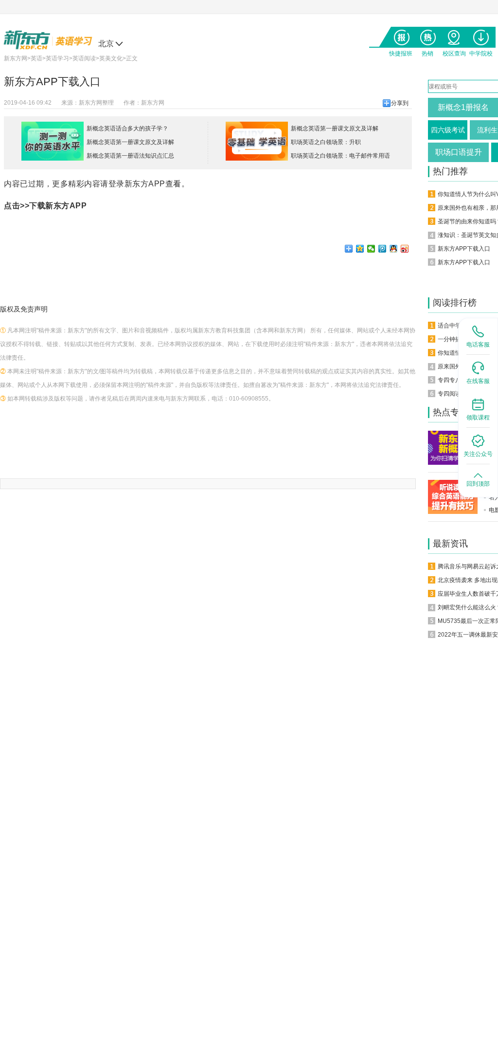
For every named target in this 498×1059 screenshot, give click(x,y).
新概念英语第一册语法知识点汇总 (130, 155)
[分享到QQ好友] (394, 249)
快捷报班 (400, 35)
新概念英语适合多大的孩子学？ (127, 128)
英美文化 (111, 58)
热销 (427, 35)
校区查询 (454, 35)
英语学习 (57, 58)
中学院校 (481, 35)
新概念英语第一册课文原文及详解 (130, 142)
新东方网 (15, 58)
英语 (36, 58)
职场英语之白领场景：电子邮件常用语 (340, 155)
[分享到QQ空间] (360, 249)
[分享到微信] (371, 249)
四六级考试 (448, 130)
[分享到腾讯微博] (382, 249)
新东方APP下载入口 (464, 248)
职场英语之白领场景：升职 (326, 142)
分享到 (400, 103)
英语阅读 (84, 58)
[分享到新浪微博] (405, 249)
